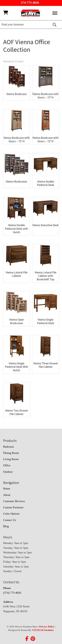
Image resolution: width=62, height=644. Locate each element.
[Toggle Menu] (54, 13)
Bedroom (8, 446)
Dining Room (11, 452)
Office (6, 465)
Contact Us (9, 520)
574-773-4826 (30, 2)
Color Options (11, 513)
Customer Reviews (14, 501)
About (6, 495)
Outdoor (8, 471)
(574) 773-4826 (12, 592)
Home (6, 488)
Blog (6, 526)
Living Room (11, 459)
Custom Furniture (13, 507)
